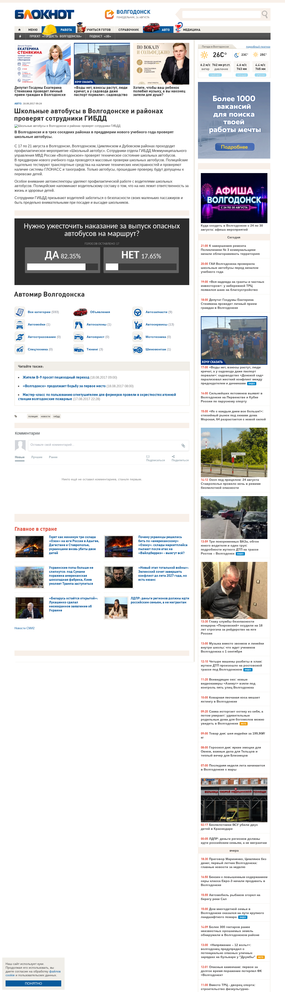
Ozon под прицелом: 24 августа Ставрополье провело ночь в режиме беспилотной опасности (231, 483)
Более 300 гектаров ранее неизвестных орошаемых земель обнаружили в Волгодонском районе (230, 931)
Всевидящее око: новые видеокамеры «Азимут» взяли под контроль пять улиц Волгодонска (228, 683)
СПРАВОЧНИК (128, 30)
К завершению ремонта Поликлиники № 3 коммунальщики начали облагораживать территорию (230, 249)
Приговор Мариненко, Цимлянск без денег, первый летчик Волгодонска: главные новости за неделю (233, 863)
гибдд (56, 416)
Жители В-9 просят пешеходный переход (56, 377)
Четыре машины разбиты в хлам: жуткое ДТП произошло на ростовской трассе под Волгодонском (231, 665)
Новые (19, 457)
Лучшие (36, 457)
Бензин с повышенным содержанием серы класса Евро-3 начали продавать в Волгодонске (234, 881)
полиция (33, 416)
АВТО (166, 30)
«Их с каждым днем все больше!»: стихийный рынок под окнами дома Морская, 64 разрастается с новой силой (233, 415)
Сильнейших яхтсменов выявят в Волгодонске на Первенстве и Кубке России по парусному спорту (232, 397)
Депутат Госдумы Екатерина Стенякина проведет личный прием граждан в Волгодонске (229, 303)
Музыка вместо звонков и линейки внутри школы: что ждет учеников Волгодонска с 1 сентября (232, 647)
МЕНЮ (33, 30)
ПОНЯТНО (33, 983)
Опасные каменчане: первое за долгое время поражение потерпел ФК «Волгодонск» (231, 971)
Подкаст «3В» (100, 36)
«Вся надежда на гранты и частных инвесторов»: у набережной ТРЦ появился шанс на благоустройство (232, 285)
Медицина (191, 30)
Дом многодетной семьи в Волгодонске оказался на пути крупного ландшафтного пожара (232, 913)
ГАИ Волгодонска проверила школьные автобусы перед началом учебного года (229, 267)
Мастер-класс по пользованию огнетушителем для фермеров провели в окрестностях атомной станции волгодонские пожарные (97, 396)
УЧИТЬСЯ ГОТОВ (99, 30)
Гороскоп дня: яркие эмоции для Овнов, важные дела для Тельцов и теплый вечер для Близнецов (231, 751)
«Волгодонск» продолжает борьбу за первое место (64, 386)
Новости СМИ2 (24, 628)
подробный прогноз (258, 46)
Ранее (53, 457)
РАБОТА (66, 30)
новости (45, 416)
